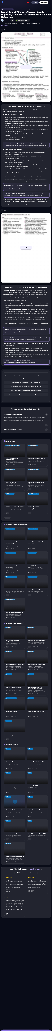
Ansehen (26, 67)
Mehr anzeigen (4, 25)
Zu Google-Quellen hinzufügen (23, 20)
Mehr (6, 517)
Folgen (12, 20)
